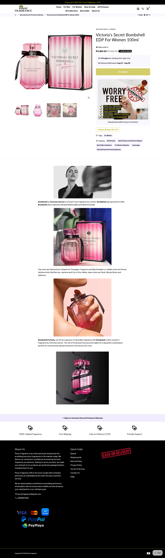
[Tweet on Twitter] (147, 15)
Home (58, 7)
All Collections (71, 11)
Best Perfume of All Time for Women (130, 141)
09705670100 (22, 498)
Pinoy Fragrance (31, 553)
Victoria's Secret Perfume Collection (31, 15)
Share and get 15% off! (107, 129)
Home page (136, 145)
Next (89, 62)
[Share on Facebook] (144, 15)
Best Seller (85, 11)
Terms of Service (77, 469)
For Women (77, 7)
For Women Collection (122, 145)
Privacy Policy (76, 465)
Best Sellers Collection (104, 145)
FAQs (72, 476)
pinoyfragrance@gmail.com (28, 494)
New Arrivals (89, 7)
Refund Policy (76, 461)
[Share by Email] (149, 15)
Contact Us (75, 473)
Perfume (112, 29)
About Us (96, 11)
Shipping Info (76, 457)
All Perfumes (103, 7)
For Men (67, 7)
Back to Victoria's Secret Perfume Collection (82, 418)
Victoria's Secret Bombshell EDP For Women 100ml (63, 15)
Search (73, 453)
